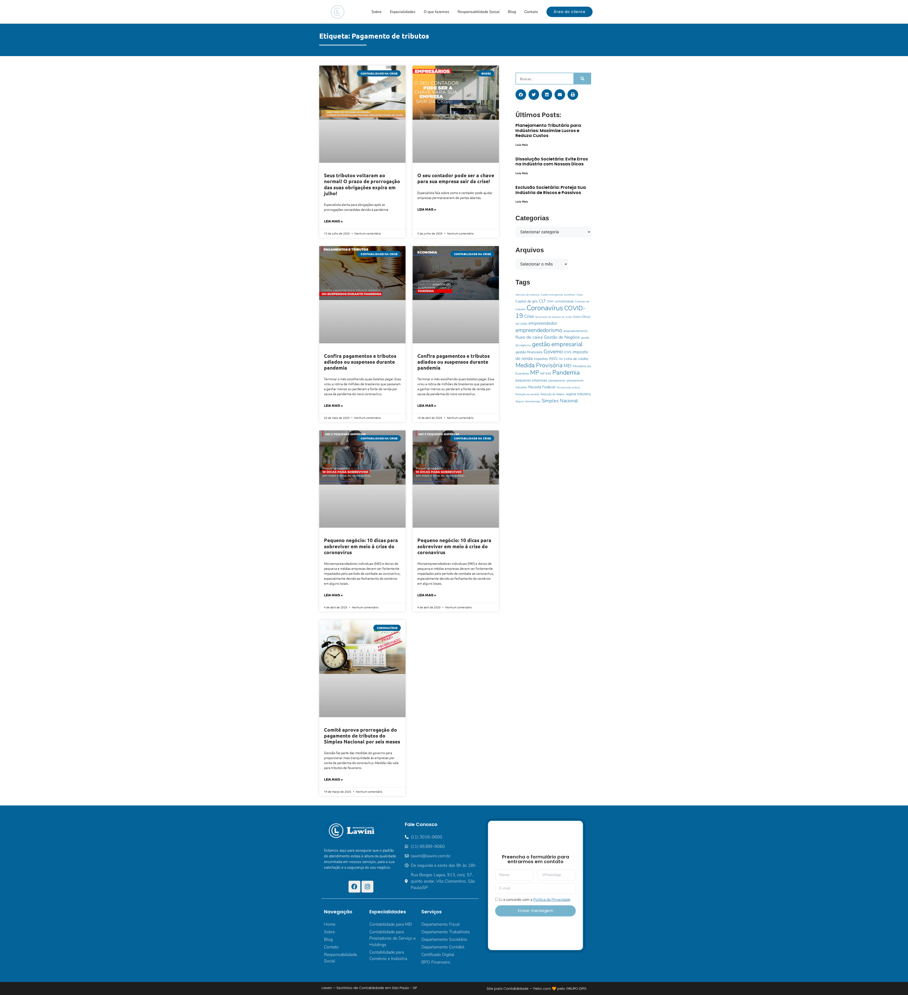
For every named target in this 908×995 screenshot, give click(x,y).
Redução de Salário (553, 394)
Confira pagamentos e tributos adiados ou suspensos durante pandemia (360, 362)
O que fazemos (436, 11)
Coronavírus (545, 308)
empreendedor (542, 323)
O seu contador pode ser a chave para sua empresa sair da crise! (455, 178)
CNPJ (550, 301)
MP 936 (545, 373)
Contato (531, 11)
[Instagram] (367, 887)
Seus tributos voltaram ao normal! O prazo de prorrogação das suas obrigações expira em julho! (362, 184)
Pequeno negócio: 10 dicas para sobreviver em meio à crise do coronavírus (361, 546)
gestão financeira (528, 351)
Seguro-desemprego (528, 401)
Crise (529, 316)
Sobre (376, 11)
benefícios (569, 294)
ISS (561, 359)
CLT (542, 301)
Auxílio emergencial (552, 294)
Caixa (579, 294)
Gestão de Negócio (562, 337)
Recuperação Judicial (568, 387)
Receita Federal (541, 387)
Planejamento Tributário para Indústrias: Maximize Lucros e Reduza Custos (548, 130)
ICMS (567, 352)
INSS (553, 358)
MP (534, 372)
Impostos (541, 358)
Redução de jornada (527, 394)
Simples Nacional (560, 401)
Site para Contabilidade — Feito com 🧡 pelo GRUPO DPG (536, 988)
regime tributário (578, 394)
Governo (553, 351)
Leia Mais (521, 145)
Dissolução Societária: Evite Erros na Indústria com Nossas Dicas (551, 161)
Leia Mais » (333, 221)
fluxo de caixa (529, 337)
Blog (512, 11)
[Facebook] (354, 887)
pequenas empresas (531, 380)
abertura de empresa (527, 294)
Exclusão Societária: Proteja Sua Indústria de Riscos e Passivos (550, 189)
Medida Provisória (539, 365)
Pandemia (566, 372)
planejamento (556, 380)
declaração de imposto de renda (553, 317)
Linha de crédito (576, 358)
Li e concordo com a (534, 899)
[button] (520, 94)
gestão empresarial (557, 344)
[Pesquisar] (582, 78)
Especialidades (402, 11)
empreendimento (575, 331)
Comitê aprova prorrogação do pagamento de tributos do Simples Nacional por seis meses (362, 735)
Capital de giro (526, 301)
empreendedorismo (538, 330)
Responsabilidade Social (479, 11)
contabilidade (564, 301)
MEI (568, 366)
